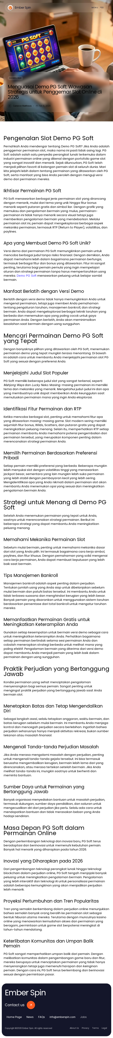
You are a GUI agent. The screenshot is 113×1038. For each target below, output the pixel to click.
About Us (74, 1028)
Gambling (15, 78)
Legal (104, 1028)
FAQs (41, 1017)
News (30, 1017)
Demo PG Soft (26, 275)
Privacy (85, 1028)
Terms (95, 1028)
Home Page (14, 1017)
